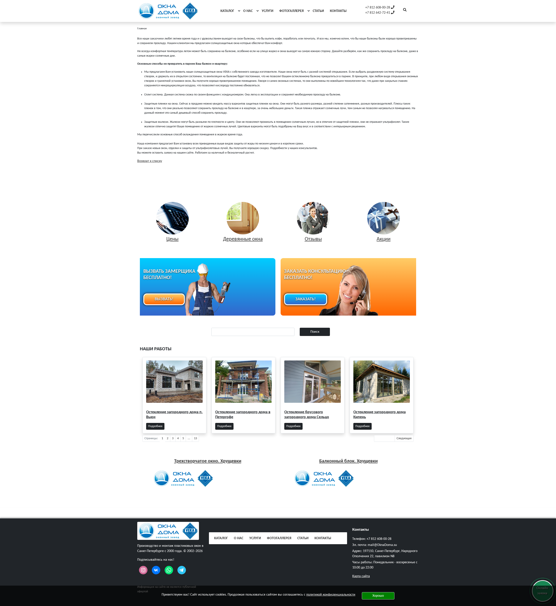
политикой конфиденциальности (330, 594)
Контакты (360, 530)
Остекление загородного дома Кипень (379, 414)
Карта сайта (361, 576)
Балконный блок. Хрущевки (348, 461)
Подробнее (155, 426)
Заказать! (305, 299)
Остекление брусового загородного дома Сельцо (306, 414)
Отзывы (313, 239)
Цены (172, 239)
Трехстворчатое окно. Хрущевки (207, 461)
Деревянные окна (243, 239)
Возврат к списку (149, 161)
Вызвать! (164, 299)
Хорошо (378, 596)
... (189, 438)
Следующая (404, 438)
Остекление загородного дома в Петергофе (242, 414)
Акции (384, 239)
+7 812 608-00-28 (379, 539)
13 (195, 438)
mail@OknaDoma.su (382, 545)
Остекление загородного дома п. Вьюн (174, 414)
